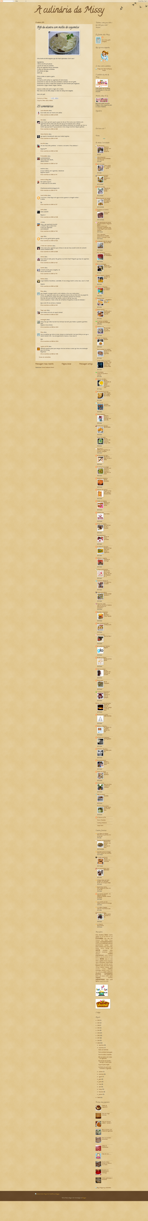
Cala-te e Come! (101, 669)
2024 (98, 1020)
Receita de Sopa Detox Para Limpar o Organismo (107, 550)
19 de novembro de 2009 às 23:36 (49, 286)
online (104, 138)
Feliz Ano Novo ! (107, 636)
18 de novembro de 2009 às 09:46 (49, 115)
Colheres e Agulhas (102, 558)
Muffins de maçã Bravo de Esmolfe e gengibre (103, 450)
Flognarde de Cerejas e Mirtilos (107, 190)
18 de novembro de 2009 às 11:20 (49, 163)
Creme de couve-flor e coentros (102, 374)
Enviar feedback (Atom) (48, 367)
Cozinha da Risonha (102, 287)
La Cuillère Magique (102, 907)
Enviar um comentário (45, 357)
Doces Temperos (101, 437)
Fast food (106, 938)
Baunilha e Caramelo (102, 612)
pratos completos (104, 974)
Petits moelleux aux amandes (104, 853)
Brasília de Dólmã (101, 658)
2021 (98, 1023)
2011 (98, 1038)
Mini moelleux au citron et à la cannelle (104, 889)
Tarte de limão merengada (105, 1052)
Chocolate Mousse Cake (107, 405)
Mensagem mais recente (44, 364)
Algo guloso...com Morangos (103, 322)
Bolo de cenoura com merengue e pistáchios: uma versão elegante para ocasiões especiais (104, 228)
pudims (97, 976)
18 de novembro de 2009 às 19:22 (49, 241)
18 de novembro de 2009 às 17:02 (49, 231)
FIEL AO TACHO (101, 253)
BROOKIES (106, 870)
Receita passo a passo (103, 806)
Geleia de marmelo (103, 1050)
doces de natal (109, 959)
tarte (97, 981)
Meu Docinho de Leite (102, 623)
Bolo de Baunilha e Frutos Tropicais (107, 615)
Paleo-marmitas (107, 716)
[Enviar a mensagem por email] (51, 98)
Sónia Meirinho (44, 134)
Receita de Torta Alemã (108, 659)
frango (107, 962)
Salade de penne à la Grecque (104, 903)
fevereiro (101, 1092)
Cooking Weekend (102, 823)
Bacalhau (101, 935)
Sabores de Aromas (102, 490)
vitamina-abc (100, 513)
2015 (98, 1028)
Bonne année (100, 925)
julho (100, 1079)
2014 (98, 1030)
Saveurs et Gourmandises (104, 840)
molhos (51, 100)
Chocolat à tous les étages (104, 852)
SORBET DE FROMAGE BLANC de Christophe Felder (104, 882)
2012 (98, 1035)
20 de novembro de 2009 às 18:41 (49, 305)
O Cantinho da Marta (102, 175)
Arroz (97, 935)
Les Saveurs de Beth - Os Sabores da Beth (104, 894)
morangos (98, 970)
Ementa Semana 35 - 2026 (107, 178)
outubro (101, 1072)
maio (100, 1084)
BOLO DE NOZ (107, 243)
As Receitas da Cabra (102, 456)
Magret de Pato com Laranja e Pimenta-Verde (107, 492)
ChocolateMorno (101, 535)
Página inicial (66, 364)
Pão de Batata (107, 427)
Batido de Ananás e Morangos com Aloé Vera (107, 418)
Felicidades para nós (107, 751)
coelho (111, 950)
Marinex (43, 279)
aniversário (105, 943)
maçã (111, 967)
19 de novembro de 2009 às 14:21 (49, 263)
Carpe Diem (100, 825)
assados (106, 945)
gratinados (106, 964)
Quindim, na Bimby (107, 277)
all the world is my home (103, 361)
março (100, 1089)
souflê (111, 979)
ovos (97, 972)
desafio (97, 957)
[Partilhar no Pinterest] (57, 98)
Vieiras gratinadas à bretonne (107, 1178)
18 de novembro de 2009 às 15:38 (49, 217)
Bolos (106, 935)
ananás (100, 943)
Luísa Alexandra (101, 157)
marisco (102, 967)
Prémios (111, 940)
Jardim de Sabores (102, 338)
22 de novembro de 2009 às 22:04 (49, 327)
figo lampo (100, 449)
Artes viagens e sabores (103, 276)
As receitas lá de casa (102, 392)
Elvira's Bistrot (100, 635)
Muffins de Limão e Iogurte (107, 266)
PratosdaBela (44, 156)
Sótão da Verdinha (102, 501)
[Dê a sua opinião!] (53, 98)
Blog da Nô (100, 403)
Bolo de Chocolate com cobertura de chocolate (107, 673)
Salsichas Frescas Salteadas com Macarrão (104, 159)
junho (100, 1082)
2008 (98, 1097)
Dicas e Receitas (101, 820)
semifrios (110, 977)
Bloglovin (106, 648)
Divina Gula (100, 680)
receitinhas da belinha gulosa (102, 210)
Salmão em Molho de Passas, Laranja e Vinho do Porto (107, 707)
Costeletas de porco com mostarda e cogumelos (104, 1067)
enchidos (105, 961)
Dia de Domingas (101, 264)
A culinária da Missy (69, 10)
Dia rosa (101, 936)
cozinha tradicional (109, 955)
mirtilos (104, 969)
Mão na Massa (101, 795)
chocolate (105, 950)
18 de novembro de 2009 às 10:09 (49, 138)
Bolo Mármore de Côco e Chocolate (107, 527)
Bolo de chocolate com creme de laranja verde (107, 441)
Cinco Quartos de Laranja (103, 198)
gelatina (97, 964)
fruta (111, 962)
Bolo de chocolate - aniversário (107, 1138)
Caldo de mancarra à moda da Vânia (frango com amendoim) (104, 606)
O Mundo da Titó (101, 817)
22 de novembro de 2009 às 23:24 (49, 341)
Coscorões (106, 796)
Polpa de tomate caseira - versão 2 (106, 1122)
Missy (42, 291)
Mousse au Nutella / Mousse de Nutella (104, 897)
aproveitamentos (99, 945)
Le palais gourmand (102, 857)
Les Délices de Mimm (102, 834)
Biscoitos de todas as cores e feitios (108, 458)
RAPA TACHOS (101, 310)
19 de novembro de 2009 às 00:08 (49, 252)
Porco (106, 940)
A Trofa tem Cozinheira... (103, 738)
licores (102, 965)
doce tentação (100, 164)
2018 (98, 1025)
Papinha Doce (100, 298)
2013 (98, 1033)
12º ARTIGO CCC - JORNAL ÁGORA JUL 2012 (107, 730)
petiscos (110, 972)
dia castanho (105, 957)
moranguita (44, 320)
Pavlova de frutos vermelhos (106, 538)
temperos (101, 981)
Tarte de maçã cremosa (105, 1114)
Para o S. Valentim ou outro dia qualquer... (107, 695)
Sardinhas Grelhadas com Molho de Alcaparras (107, 149)
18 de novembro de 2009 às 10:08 (49, 129)
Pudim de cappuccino (104, 1106)
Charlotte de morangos (107, 560)
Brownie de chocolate (106, 213)
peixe (105, 972)
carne (47, 100)
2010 (98, 1040)
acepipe (97, 942)
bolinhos (102, 948)
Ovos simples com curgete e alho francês (107, 394)
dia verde (111, 957)
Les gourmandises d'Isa (103, 869)
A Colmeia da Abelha (102, 321)
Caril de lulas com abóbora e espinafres (107, 201)
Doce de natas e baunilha (105, 1055)
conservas (104, 952)
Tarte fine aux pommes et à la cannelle (104, 835)
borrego (107, 948)
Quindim (106, 339)
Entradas (99, 938)
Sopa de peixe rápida (103, 1065)
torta (104, 981)
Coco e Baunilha (101, 234)
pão (100, 976)
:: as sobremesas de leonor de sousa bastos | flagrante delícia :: (104, 224)
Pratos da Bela (101, 187)
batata (97, 947)
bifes (43, 100)
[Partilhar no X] (54, 98)
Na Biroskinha (100, 146)
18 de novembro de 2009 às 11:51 (49, 190)
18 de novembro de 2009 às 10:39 (49, 151)
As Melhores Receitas (102, 547)
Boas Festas (107, 514)
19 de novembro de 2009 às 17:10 (49, 274)
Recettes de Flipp (101, 913)
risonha (42, 268)
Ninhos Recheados (106, 480)
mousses (104, 970)
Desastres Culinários (102, 478)
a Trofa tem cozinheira (46, 246)
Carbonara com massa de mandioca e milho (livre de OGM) (107, 471)
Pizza (102, 940)
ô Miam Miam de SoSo (103, 880)
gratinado (101, 964)
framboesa (102, 962)
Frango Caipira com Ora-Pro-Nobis (107, 809)
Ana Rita (43, 143)
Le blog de (100, 924)
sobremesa (100, 979)
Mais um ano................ (106, 1154)
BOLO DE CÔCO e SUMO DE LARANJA (108, 786)
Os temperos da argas (103, 467)
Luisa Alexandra (45, 110)
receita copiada (109, 976)
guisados (111, 964)
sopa (107, 979)
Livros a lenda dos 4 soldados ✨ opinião (107, 167)
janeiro (101, 1094)
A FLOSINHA (100, 372)
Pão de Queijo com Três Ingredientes (107, 329)
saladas (98, 977)
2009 (98, 1043)
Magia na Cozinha (101, 524)
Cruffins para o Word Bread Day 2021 (107, 312)
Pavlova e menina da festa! (106, 763)
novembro (101, 1048)
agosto (101, 1077)
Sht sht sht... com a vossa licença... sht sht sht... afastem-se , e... (107, 573)
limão (107, 965)
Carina (42, 210)
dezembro (101, 1045)
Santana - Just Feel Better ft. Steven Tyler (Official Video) (107, 364)
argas (42, 236)
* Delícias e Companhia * (103, 692)
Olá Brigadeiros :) (107, 739)
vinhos (107, 981)
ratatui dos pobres (102, 592)
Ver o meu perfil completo (106, 41)
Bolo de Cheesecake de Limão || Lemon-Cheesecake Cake (107, 384)
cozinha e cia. (100, 327)
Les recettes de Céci (102, 902)
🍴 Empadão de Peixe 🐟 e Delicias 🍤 (107, 301)
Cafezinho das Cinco (102, 749)
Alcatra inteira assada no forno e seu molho (106, 1163)
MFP (111, 938)
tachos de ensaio (101, 772)
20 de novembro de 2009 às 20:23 (49, 314)
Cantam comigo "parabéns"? (107, 594)
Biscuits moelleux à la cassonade (107, 860)
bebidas (108, 947)
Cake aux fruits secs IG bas (103, 909)
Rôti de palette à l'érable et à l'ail (107, 915)
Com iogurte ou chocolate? (107, 583)
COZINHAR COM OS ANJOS (104, 241)
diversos (97, 959)
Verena (42, 257)
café (112, 948)
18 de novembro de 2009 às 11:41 (49, 175)
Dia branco (106, 936)
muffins (108, 970)
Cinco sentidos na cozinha (103, 349)
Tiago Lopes (44, 310)
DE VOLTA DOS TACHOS (103, 646)
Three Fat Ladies (101, 604)
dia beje (100, 957)
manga (111, 965)
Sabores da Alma (101, 379)
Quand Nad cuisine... (102, 887)
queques (103, 976)
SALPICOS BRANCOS (102, 581)
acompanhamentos (106, 942)
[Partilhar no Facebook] (56, 98)
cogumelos (98, 952)
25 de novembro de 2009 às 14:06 (49, 354)
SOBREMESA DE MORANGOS (108, 254)
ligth (105, 965)
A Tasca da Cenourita (102, 570)
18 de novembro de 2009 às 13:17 (49, 204)
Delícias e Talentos (102, 726)
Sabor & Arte (100, 783)
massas (107, 967)
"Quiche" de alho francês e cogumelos (107, 352)
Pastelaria (98, 940)
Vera (42, 120)
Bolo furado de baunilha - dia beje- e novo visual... (105, 1061)
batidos (104, 947)
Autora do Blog (44, 180)
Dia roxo (111, 936)
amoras (97, 943)
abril (100, 1087)
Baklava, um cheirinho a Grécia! (107, 504)
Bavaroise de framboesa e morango (105, 1171)
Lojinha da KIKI (44, 346)
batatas (101, 947)
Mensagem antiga (85, 364)
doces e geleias (99, 961)
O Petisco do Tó (107, 625)
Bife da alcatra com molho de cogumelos (105, 1057)
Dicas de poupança (106, 773)
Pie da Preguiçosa (106, 682)
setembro (101, 1074)
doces (102, 958)
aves (111, 945)
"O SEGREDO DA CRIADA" (107, 289)
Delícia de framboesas (105, 1146)
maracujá (97, 967)
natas (111, 970)
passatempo (100, 972)
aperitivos (110, 943)
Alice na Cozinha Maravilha (104, 703)
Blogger (84, 1198)
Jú (41, 222)
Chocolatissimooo (101, 760)
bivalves (97, 948)
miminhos (98, 969)
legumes (98, 965)
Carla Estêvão (44, 195)
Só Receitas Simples (102, 426)
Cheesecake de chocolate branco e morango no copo (103, 236)
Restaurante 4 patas (102, 715)
